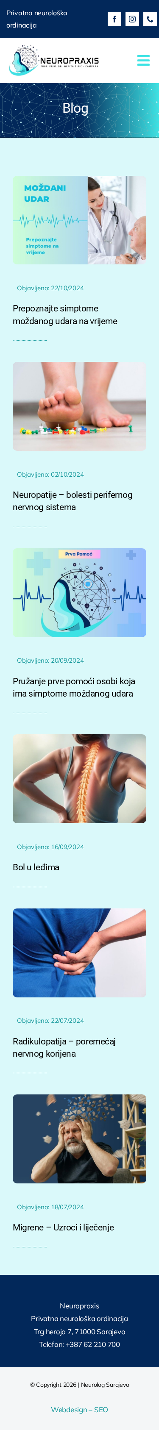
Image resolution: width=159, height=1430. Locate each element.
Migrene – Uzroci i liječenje (63, 1227)
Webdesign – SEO (79, 1409)
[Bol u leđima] (79, 737)
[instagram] (132, 19)
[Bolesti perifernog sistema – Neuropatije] (79, 365)
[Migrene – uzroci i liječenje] (79, 1098)
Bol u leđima (36, 867)
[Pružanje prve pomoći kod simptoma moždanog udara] (79, 551)
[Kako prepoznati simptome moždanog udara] (79, 179)
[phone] (150, 19)
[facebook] (114, 19)
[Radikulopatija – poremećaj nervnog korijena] (79, 912)
